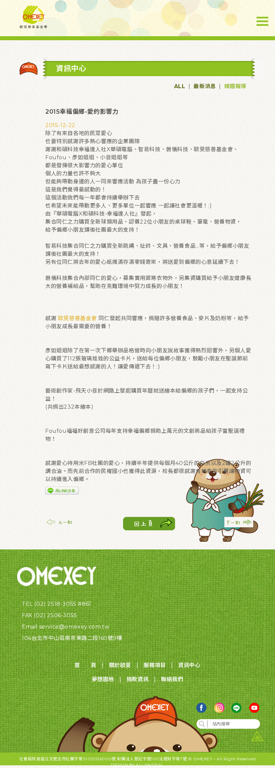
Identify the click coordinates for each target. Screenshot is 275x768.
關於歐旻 (120, 665)
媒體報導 (235, 86)
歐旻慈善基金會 (77, 318)
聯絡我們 (172, 679)
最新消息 (205, 86)
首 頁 (85, 665)
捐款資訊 (137, 679)
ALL (179, 86)
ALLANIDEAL (150, 764)
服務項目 (155, 665)
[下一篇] (238, 525)
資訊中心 (189, 665)
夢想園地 (103, 679)
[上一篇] (59, 525)
